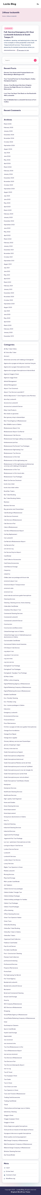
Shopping (7, 1011)
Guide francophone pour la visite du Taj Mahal (18, 766)
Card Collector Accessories (12, 559)
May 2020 (7, 318)
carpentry (7, 574)
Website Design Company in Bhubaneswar (17, 1148)
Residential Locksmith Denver (13, 986)
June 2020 (7, 314)
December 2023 (9, 178)
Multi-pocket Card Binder (12, 881)
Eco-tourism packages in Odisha (14, 705)
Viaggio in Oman (9, 1122)
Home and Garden (9, 802)
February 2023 (8, 214)
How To (6, 820)
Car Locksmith (8, 538)
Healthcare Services (10, 795)
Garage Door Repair (10, 734)
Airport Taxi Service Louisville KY (14, 392)
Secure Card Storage (10, 997)
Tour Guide (7, 1079)
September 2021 (9, 260)
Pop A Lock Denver (10, 946)
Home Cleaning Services (11, 806)
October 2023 (8, 185)
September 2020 (9, 304)
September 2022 (9, 224)
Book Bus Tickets (9, 491)
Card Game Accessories (11, 563)
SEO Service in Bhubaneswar (13, 1007)
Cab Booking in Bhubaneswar (13, 513)
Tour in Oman (8, 1083)
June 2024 (7, 156)
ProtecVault (7, 971)
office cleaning (8, 910)
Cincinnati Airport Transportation (14, 585)
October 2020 (8, 300)
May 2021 (7, 275)
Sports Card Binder (10, 1029)
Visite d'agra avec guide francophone (15, 1126)
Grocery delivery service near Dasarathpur (17, 741)
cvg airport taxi (9, 651)
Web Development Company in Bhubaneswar (18, 1144)
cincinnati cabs (8, 588)
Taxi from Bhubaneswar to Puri (13, 1047)
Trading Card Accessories (12, 1097)
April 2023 (7, 206)
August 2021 (8, 264)
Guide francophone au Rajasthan (14, 756)
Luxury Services (9, 863)
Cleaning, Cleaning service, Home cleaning (17, 603)
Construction (8, 624)
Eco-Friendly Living (10, 702)
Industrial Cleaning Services (12, 827)
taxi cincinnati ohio (10, 1043)
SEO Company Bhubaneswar (13, 1004)
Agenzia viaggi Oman (10, 378)
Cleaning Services (9, 599)
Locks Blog (9, 4)
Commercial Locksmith (11, 617)
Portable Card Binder (10, 950)
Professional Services (10, 964)
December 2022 (9, 221)
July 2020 (7, 311)
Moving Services (9, 874)
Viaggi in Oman (8, 1115)
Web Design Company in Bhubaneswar (16, 1140)
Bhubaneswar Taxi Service (12, 453)
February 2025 (8, 127)
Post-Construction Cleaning (13, 953)
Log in (8, 1168)
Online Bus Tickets (9, 935)
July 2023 (7, 196)
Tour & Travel (8, 1072)
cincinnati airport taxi (10, 581)
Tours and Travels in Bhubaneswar (14, 1094)
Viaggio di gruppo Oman (11, 1119)
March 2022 (7, 239)
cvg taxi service (9, 662)
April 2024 (7, 163)
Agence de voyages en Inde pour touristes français (20, 363)
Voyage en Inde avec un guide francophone (17, 1133)
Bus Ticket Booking (10, 495)
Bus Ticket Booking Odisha (12, 498)
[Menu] (38, 4)
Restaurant (7, 989)
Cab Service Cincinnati (11, 516)
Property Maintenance (11, 968)
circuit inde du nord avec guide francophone (17, 595)
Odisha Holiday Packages (12, 896)
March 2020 (7, 325)
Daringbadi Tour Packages (12, 669)
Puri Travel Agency (10, 979)
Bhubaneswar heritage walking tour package (18, 439)
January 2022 (8, 246)
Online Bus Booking (10, 925)
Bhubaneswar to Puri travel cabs (14, 473)
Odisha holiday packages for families (15, 899)
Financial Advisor (9, 720)
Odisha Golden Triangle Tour (13, 892)
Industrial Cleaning (9, 824)
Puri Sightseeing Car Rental (12, 975)
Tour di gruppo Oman (10, 1076)
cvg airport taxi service (11, 655)
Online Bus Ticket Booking (12, 928)
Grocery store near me (11, 748)
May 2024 (7, 160)
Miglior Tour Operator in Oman (13, 867)
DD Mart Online (8, 676)
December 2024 (9, 135)
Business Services (9, 505)
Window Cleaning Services (12, 1151)
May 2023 (7, 203)
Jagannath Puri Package (11, 835)
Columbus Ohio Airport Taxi (12, 610)
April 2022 (7, 235)
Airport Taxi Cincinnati (11, 388)
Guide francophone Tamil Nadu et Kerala (16, 781)
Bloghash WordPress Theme (20, 1192)
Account (6, 356)
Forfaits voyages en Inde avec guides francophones (20, 727)
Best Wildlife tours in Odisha (12, 424)
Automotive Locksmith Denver (13, 406)
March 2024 (8, 167)
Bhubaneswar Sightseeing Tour (13, 449)
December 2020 (9, 293)
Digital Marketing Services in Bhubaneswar (17, 691)
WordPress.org (10, 1178)
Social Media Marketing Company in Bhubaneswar (19, 1018)
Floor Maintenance (10, 723)
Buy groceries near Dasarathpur (14, 509)
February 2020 (8, 329)
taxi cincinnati (8, 1040)
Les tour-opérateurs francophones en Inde (17, 842)
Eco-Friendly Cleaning (11, 698)
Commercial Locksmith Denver (13, 621)
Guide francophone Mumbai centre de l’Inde (17, 763)
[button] (35, 60)
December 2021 (9, 250)
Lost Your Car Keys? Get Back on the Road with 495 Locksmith (20, 94)
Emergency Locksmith (10, 712)
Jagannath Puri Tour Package (13, 838)
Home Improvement (10, 809)
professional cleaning (10, 961)
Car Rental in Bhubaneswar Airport (14, 541)
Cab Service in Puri (9, 523)
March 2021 (7, 282)
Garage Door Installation (11, 730)
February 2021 (8, 286)
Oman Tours (7, 921)
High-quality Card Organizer (13, 799)
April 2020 (7, 322)
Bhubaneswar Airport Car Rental (14, 431)
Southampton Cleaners (11, 1025)
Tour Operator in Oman (11, 1090)
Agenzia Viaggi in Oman (11, 374)
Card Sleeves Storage (11, 567)
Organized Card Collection (12, 939)
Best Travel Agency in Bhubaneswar (15, 421)
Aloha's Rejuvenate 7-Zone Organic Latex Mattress (20, 396)
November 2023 (9, 181)
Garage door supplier (10, 738)
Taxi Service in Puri (10, 1061)
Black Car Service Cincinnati (12, 480)
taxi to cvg (7, 1068)
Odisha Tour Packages (11, 903)
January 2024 (8, 174)
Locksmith (8, 28)
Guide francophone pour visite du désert (16, 777)
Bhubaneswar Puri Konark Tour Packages (16, 446)
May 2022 (7, 232)
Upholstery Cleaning (10, 1112)
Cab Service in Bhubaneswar (13, 520)
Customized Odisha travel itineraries (15, 644)
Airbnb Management (10, 381)
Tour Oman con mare (10, 1086)
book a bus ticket (9, 484)
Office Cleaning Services (11, 914)
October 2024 (8, 142)
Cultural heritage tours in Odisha (14, 631)
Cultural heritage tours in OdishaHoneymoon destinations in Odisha (17, 636)
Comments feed (11, 1175)
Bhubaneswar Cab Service (12, 435)
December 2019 (9, 336)
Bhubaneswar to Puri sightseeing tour (15, 460)
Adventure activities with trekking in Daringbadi (18, 360)
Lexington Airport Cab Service (13, 845)
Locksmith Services (10, 856)
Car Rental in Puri (9, 545)
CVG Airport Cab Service (12, 648)
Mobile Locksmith (9, 871)
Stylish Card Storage (10, 1032)
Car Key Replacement (10, 534)
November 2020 (9, 296)
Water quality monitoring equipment (15, 1137)
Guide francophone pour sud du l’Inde (15, 774)
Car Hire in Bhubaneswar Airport (14, 531)
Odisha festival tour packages (13, 889)
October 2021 (8, 257)
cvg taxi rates (8, 658)
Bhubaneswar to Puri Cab (12, 457)
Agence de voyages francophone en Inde (17, 367)
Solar (5, 1022)
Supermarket (8, 1036)
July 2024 (7, 153)
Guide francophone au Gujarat (13, 752)
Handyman (7, 784)
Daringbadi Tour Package (12, 666)
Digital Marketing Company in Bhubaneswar (17, 687)
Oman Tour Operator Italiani (12, 917)
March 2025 (7, 124)
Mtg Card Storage (9, 878)
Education (7, 709)
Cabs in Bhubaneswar (11, 527)
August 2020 (8, 307)
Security (6, 1000)
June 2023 (7, 199)
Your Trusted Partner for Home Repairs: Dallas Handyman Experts (19, 80)
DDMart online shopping (11, 680)
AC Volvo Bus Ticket (10, 352)
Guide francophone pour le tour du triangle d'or (18, 770)
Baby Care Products (10, 410)
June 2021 (7, 271)
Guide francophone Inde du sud (13, 759)
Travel (6, 1104)
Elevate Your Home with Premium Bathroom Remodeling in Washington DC (18, 73)
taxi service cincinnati (11, 1054)
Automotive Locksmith (11, 403)
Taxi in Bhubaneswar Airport (13, 1050)
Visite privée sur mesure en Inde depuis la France (18, 1130)
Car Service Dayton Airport (12, 552)
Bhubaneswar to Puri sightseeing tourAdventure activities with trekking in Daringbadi (19, 465)
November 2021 (9, 253)
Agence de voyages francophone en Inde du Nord (19, 370)
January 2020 (8, 332)
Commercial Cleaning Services (13, 613)
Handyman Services (10, 788)
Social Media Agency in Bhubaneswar (15, 1015)
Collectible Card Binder (11, 606)
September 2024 (9, 145)
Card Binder (7, 556)
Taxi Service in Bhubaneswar (13, 1058)
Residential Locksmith (10, 982)
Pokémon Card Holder (10, 943)
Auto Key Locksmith (10, 399)
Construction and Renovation (13, 628)
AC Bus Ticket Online (10, 349)
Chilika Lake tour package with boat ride (16, 577)
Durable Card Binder (10, 694)
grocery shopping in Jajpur (12, 745)
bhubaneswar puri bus (11, 442)
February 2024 (8, 171)
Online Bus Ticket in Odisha (12, 932)
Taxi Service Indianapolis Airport (14, 1065)
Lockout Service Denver (11, 849)
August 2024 (8, 149)
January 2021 (8, 289)
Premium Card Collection (11, 957)
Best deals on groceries (11, 413)
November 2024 (9, 138)
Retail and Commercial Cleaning (13, 993)
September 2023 (9, 188)
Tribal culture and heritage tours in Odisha (17, 1108)
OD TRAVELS (8, 885)
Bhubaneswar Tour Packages (13, 477)
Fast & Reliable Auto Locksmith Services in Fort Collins (20, 101)
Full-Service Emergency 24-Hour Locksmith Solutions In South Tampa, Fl (19, 34)
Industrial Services (9, 831)
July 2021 (7, 268)
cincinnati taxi (8, 592)
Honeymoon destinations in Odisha (15, 817)
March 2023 (7, 210)
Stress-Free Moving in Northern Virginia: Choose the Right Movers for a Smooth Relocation (18, 87)
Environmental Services (11, 716)
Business (6, 502)
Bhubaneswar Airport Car (12, 428)
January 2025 (8, 131)
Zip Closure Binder (9, 1155)
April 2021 (7, 278)
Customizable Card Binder (12, 640)
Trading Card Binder (10, 1101)
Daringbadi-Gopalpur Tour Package (15, 673)
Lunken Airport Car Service (12, 860)
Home (4, 16)
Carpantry (7, 570)
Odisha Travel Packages (11, 907)
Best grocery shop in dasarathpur (14, 417)
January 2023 (8, 217)
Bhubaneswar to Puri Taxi (12, 469)
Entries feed (10, 1171)
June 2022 (7, 228)
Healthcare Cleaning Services (13, 792)
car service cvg (8, 549)
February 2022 (8, 242)
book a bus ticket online (11, 487)
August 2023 (8, 192)
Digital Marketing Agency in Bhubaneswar (17, 684)
